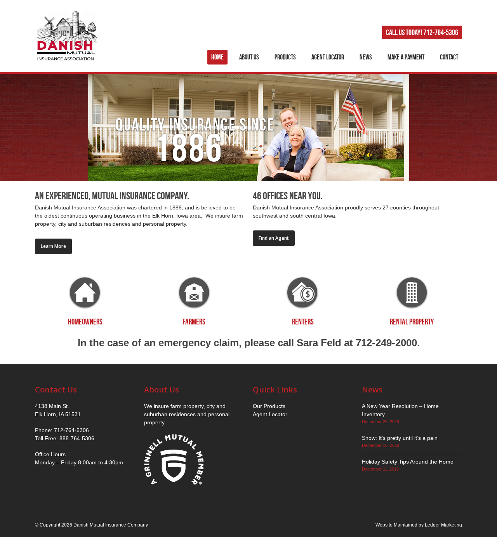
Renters (303, 321)
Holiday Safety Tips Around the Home (408, 462)
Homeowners (85, 321)
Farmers (193, 321)
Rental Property (412, 321)
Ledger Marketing (443, 525)
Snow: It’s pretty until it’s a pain (400, 438)
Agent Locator (270, 414)
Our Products (269, 406)
